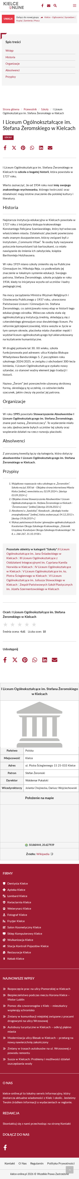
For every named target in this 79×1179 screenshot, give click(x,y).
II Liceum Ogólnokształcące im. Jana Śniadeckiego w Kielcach (37, 554)
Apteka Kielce (16, 889)
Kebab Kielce (15, 958)
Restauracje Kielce (19, 952)
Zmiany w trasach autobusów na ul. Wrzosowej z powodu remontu (39, 1051)
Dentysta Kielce (17, 883)
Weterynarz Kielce (19, 908)
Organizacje (13, 63)
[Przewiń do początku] (69, 1169)
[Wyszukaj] (55, 6)
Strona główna (11, 109)
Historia (10, 57)
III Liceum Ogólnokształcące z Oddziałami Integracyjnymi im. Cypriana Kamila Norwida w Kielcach (36, 563)
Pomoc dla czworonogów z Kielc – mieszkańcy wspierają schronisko (37, 1008)
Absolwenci (13, 70)
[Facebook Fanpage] (42, 5)
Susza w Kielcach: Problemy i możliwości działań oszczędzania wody (39, 1061)
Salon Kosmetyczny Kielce (24, 927)
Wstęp (9, 50)
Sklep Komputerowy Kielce (24, 933)
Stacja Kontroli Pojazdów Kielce (28, 946)
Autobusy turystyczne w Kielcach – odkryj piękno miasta (39, 1029)
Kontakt (65, 1123)
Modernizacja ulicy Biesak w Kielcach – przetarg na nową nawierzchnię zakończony (40, 1040)
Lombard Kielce (17, 896)
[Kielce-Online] (13, 5)
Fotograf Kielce (17, 914)
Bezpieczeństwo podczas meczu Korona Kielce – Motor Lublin (39, 997)
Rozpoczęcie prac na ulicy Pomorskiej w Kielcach (39, 988)
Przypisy (11, 77)
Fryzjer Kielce (16, 921)
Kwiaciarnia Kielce (19, 902)
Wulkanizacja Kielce (20, 939)
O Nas (23, 1163)
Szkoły (45, 109)
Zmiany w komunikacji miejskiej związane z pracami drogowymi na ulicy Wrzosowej (41, 1018)
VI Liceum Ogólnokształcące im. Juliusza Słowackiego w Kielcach (35, 580)
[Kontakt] (48, 5)
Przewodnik (30, 109)
